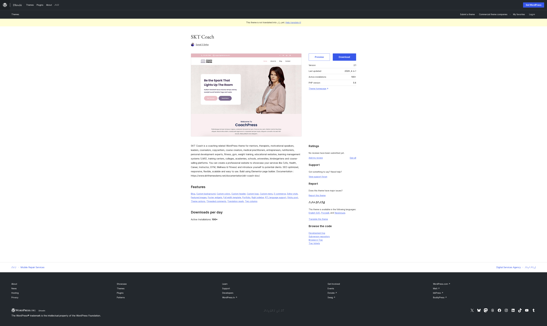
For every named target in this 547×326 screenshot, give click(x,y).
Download (344, 57)
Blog (193, 193)
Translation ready (235, 201)
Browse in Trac (316, 240)
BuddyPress (440, 297)
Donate (332, 293)
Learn (224, 284)
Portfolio (246, 197)
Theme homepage (317, 88)
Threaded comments (216, 201)
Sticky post (292, 197)
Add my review (316, 158)
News (14, 288)
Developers (227, 293)
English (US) (314, 213)
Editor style (292, 193)
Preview (319, 57)
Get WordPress (533, 5)
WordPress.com (441, 284)
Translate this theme (318, 219)
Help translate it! (293, 22)
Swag (331, 297)
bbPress (438, 293)
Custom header (238, 193)
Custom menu (266, 193)
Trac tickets (314, 243)
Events (331, 288)
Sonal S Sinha (202, 44)
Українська (339, 213)
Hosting (15, 293)
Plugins (120, 293)
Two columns (251, 201)
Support (226, 288)
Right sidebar (258, 197)
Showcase (122, 284)
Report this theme (317, 195)
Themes (15, 14)
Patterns (121, 297)
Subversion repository (319, 236)
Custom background (206, 193)
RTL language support (275, 197)
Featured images (199, 197)
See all (353, 158)
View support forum (318, 176)
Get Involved (334, 284)
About (14, 284)
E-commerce (280, 193)
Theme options (198, 201)
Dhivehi (42, 310)
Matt (436, 288)
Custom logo (253, 193)
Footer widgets (215, 197)
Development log (317, 233)
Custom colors (223, 193)
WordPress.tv (229, 297)
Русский (325, 213)
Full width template (232, 197)
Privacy (14, 297)
